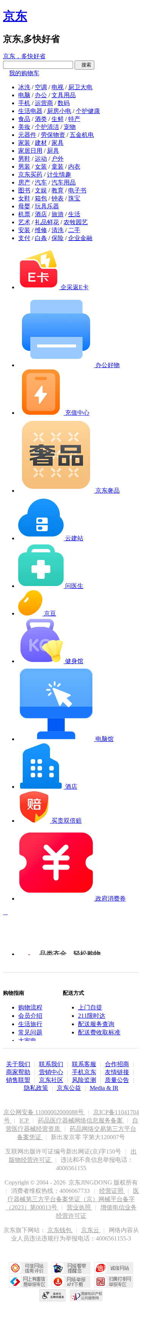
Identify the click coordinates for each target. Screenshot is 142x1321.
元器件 (27, 135)
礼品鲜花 (47, 222)
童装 (57, 166)
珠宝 (74, 198)
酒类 (41, 119)
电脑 (24, 95)
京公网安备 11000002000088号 (44, 1112)
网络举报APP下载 (71, 1282)
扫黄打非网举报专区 (113, 1282)
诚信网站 (113, 1268)
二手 (74, 230)
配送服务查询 (96, 1024)
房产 (24, 182)
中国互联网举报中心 (28, 1282)
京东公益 (69, 1088)
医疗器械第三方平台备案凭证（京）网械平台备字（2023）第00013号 (72, 1199)
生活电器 (30, 111)
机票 (24, 214)
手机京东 (84, 1072)
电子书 (77, 190)
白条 (41, 238)
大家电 (27, 1040)
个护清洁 (47, 127)
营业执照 (79, 1207)
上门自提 (90, 1007)
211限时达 (91, 1015)
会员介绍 (30, 1015)
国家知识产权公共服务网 (86, 1295)
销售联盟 (18, 1080)
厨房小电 (59, 111)
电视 (57, 87)
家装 (24, 143)
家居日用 (30, 150)
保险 (57, 238)
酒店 (41, 214)
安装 (24, 230)
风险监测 (84, 1080)
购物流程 (30, 1007)
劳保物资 (53, 135)
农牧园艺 (76, 222)
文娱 (41, 190)
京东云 (91, 1230)
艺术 (24, 222)
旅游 (57, 214)
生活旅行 (30, 1024)
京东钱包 (60, 1230)
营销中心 (51, 1072)
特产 (74, 119)
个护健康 (88, 111)
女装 (41, 166)
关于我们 (18, 1064)
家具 (57, 143)
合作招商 (117, 1064)
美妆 (24, 127)
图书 (24, 190)
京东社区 (51, 1080)
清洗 (57, 230)
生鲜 (57, 119)
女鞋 (24, 198)
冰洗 (24, 87)
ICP (24, 1120)
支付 (24, 238)
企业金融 (80, 238)
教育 (57, 190)
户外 (57, 158)
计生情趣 (59, 174)
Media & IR (104, 1088)
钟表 (57, 198)
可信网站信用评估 (28, 1268)
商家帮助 (18, 1072)
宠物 (70, 127)
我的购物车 (24, 73)
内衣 (74, 166)
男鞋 (24, 158)
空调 (41, 87)
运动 (41, 158)
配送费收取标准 (99, 1032)
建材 (41, 143)
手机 (24, 103)
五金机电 (82, 135)
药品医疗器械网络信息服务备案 (81, 1120)
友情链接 (117, 1072)
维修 (41, 230)
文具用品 (63, 95)
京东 (15, 16)
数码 (64, 103)
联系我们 (51, 1064)
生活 (74, 214)
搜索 (84, 65)
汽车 (41, 182)
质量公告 (117, 1080)
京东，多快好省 (24, 56)
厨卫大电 (80, 87)
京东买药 (30, 174)
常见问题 (30, 1032)
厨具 (53, 150)
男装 (24, 166)
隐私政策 (36, 1088)
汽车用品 (63, 182)
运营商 (44, 103)
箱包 (41, 198)
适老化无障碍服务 (52, 1295)
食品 (24, 119)
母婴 (24, 206)
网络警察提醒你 (71, 1268)
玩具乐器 (47, 206)
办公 (41, 95)
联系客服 (84, 1064)
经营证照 (112, 1191)
